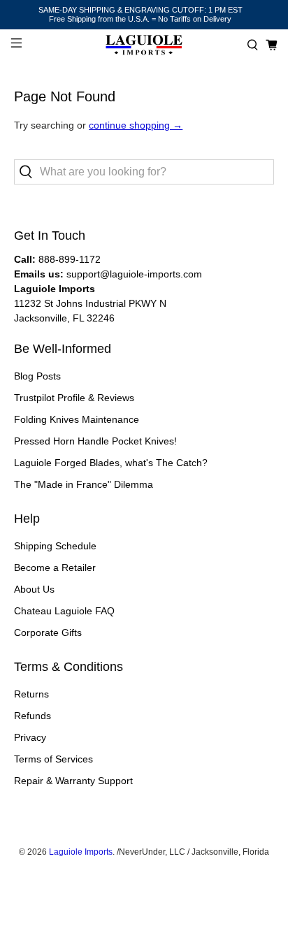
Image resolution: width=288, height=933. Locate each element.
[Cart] (272, 45)
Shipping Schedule (55, 545)
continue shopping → (135, 125)
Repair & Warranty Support (73, 780)
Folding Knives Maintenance (76, 419)
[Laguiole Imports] (144, 45)
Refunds (32, 715)
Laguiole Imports (81, 851)
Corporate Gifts (48, 632)
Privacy (30, 737)
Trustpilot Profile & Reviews (74, 397)
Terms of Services (53, 759)
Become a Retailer (55, 567)
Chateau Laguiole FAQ (64, 610)
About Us (34, 589)
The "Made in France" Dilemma (83, 484)
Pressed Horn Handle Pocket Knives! (95, 441)
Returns (31, 694)
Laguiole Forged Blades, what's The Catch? (111, 462)
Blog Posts (37, 376)
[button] (252, 45)
